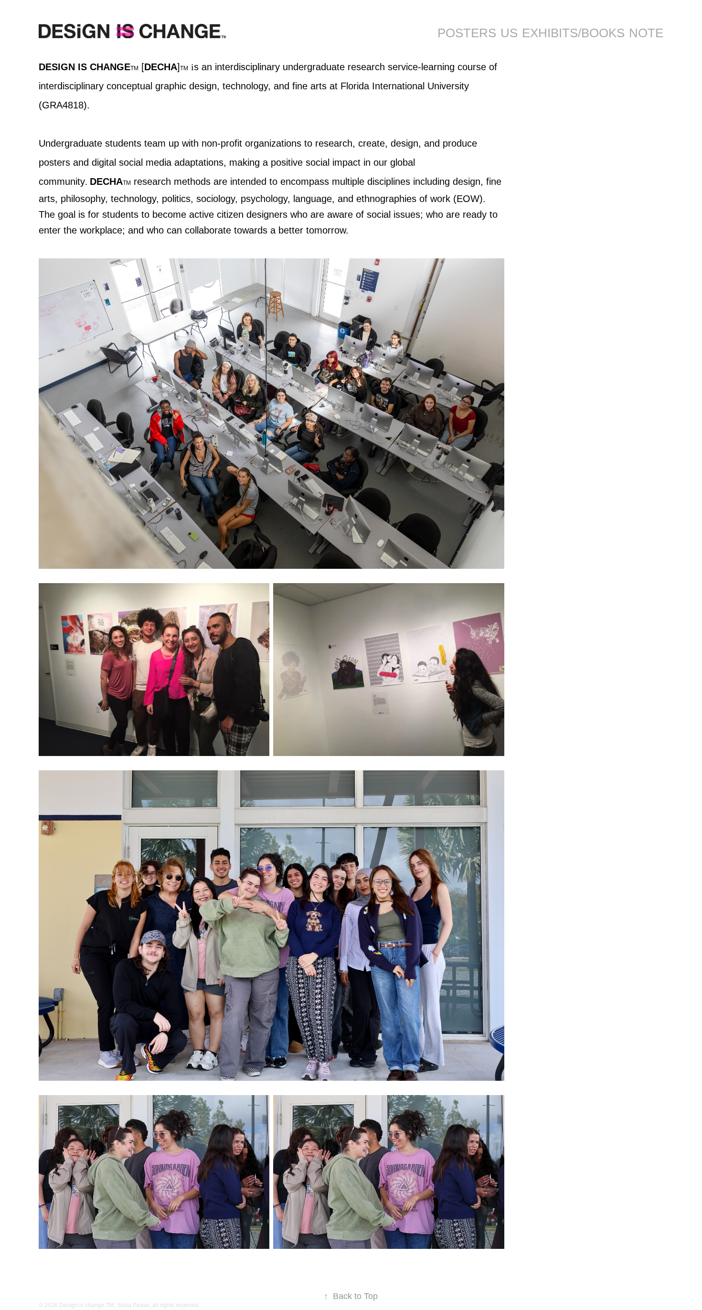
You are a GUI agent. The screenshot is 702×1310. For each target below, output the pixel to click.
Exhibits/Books (573, 33)
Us (509, 33)
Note (646, 33)
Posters (466, 33)
